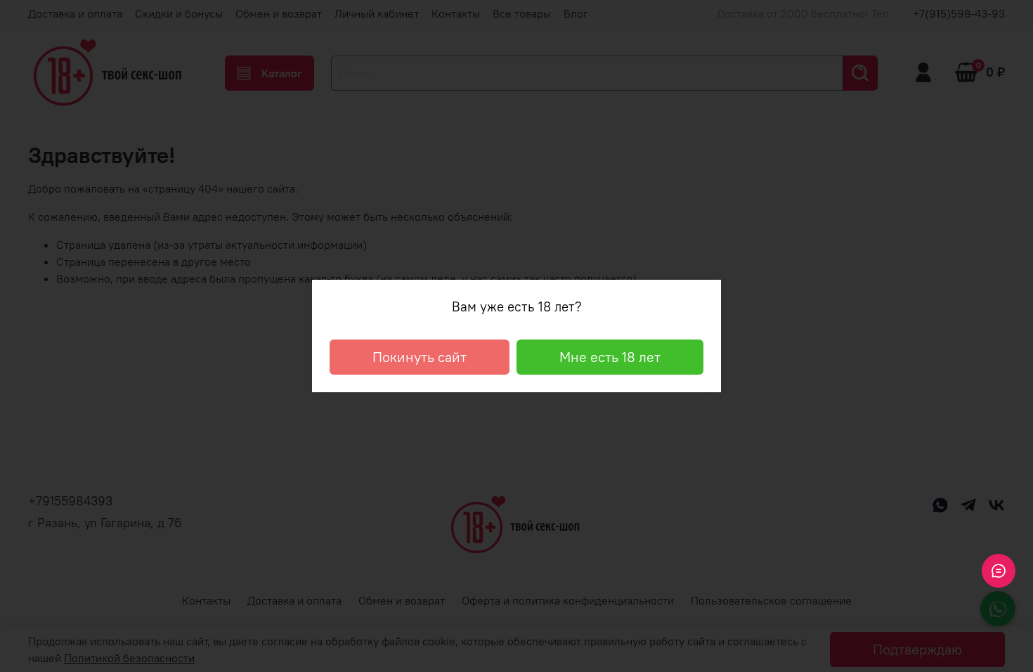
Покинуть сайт (419, 357)
